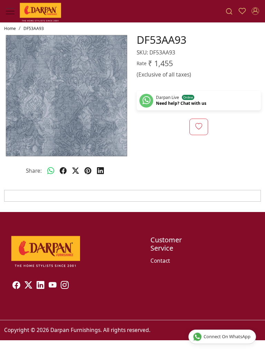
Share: (34, 170)
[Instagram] (64, 286)
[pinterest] (88, 171)
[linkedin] (100, 171)
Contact (160, 260)
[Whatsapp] (51, 171)
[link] (229, 11)
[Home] (40, 11)
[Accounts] (255, 11)
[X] (28, 286)
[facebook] (63, 171)
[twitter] (75, 171)
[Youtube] (52, 286)
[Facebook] (16, 286)
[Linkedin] (40, 286)
